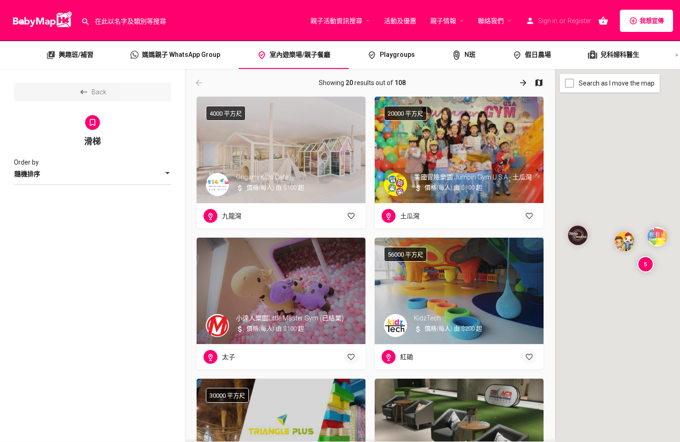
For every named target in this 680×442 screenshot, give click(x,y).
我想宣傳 (652, 20)
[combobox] (92, 174)
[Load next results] (524, 82)
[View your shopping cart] (603, 21)
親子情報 (443, 21)
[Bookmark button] (351, 216)
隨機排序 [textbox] (27, 174)
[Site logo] (40, 20)
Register (579, 21)
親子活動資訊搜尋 (336, 21)
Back (99, 92)
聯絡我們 (491, 21)
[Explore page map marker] (577, 235)
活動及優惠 (400, 21)
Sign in (547, 21)
